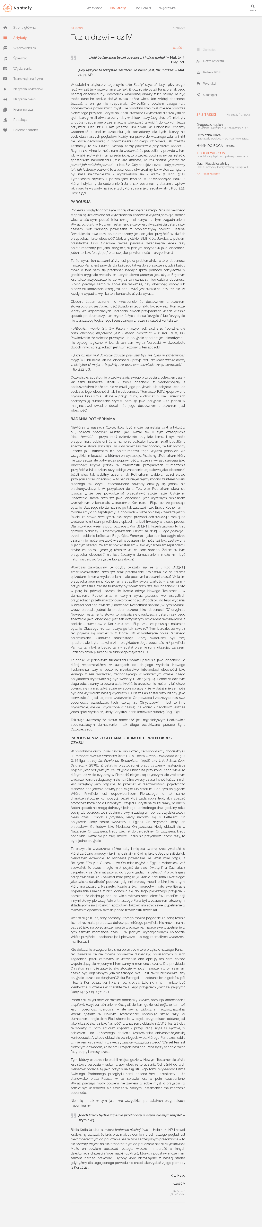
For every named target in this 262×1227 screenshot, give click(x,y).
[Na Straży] (17, 8)
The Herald (142, 8)
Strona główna (24, 27)
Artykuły (20, 38)
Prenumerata (23, 109)
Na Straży (118, 8)
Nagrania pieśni (24, 99)
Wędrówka (167, 8)
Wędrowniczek (24, 48)
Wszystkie (94, 8)
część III (179, 48)
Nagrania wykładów (28, 89)
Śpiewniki (20, 58)
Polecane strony (25, 130)
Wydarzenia (22, 68)
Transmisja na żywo (28, 79)
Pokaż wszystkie (208, 173)
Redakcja (20, 120)
